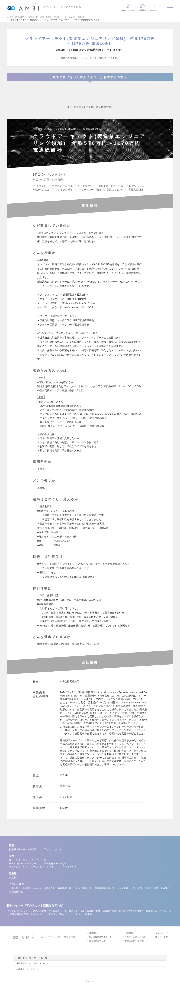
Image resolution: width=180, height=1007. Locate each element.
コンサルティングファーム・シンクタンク (54, 867)
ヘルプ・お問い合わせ (135, 937)
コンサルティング (18, 867)
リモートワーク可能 (141, 888)
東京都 (12, 877)
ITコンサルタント (53, 849)
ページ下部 (86, 58)
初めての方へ (128, 10)
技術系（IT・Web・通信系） (24, 849)
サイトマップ (161, 933)
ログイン (154, 10)
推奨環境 (129, 933)
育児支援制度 (16, 891)
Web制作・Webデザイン (56, 863)
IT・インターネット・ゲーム (24, 860)
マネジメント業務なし (43, 888)
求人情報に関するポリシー (101, 937)
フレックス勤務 (120, 888)
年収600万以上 (102, 888)
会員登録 (142, 10)
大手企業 (25, 888)
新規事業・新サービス (69, 888)
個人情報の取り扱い (98, 940)
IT (45, 860)
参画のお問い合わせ (134, 940)
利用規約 (93, 933)
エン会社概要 (161, 937)
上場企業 (13, 888)
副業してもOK (161, 888)
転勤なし (87, 888)
